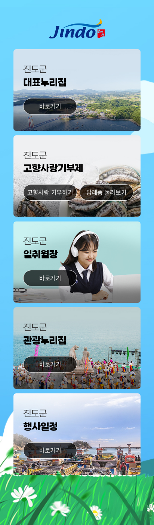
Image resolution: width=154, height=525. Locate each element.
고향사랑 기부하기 (50, 192)
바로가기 (50, 106)
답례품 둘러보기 (106, 192)
